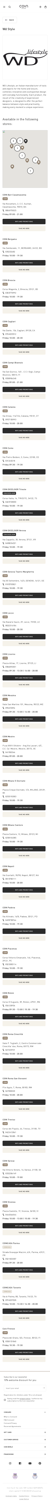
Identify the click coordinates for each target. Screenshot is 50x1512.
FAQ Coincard (9, 1420)
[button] (12, 167)
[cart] (45, 7)
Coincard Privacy (10, 1423)
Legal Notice (24, 1499)
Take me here (23, 228)
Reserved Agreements (12, 1426)
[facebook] (20, 1463)
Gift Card (8, 1432)
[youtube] (30, 1463)
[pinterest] (39, 1463)
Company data (11, 1496)
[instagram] (10, 1463)
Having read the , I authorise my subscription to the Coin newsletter (24, 1400)
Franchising (9, 1454)
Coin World (8, 1447)
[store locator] (40, 7)
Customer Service (11, 1440)
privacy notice (25, 1399)
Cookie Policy (24, 1496)
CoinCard (7, 1412)
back (11, 20)
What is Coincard (10, 1417)
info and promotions (24, 221)
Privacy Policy (37, 1496)
